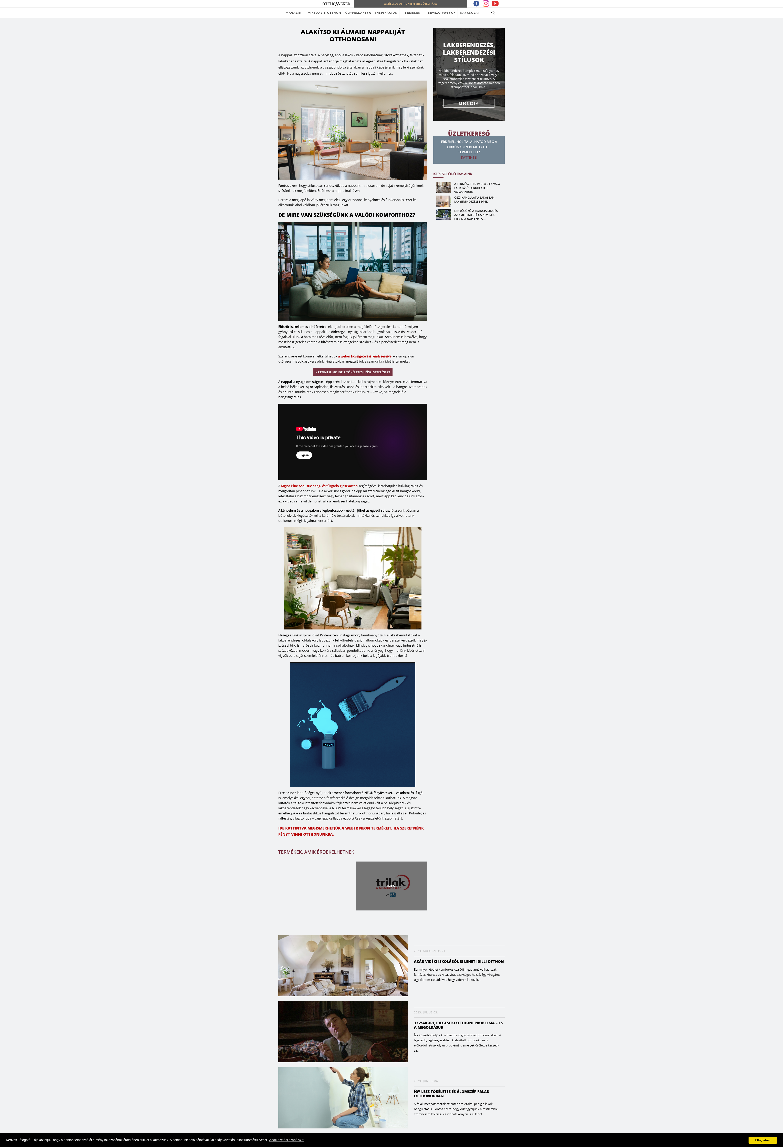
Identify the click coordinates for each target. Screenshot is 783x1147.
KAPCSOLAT (470, 12)
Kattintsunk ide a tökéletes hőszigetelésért (352, 372)
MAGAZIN (294, 12)
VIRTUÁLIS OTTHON (324, 12)
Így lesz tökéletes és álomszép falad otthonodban (451, 1093)
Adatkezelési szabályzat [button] (286, 1140)
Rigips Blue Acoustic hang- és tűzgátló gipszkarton (319, 486)
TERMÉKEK (411, 12)
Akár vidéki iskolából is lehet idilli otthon (459, 961)
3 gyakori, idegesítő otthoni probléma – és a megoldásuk (458, 1025)
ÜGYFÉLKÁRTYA (358, 12)
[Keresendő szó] (493, 13)
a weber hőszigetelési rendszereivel (365, 356)
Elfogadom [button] (762, 1140)
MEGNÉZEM (469, 103)
